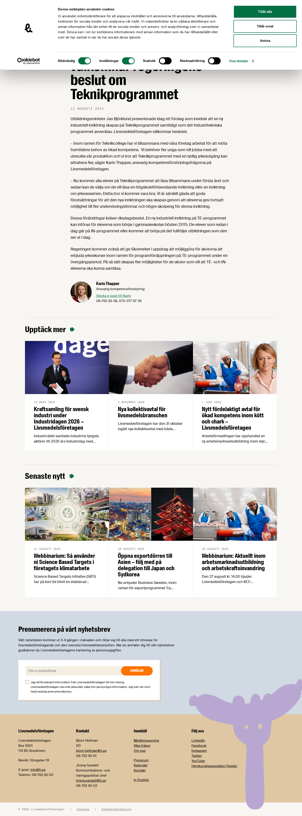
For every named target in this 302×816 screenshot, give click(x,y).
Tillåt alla (265, 11)
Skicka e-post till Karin (113, 296)
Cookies (83, 809)
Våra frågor (142, 745)
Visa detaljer (238, 61)
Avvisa (265, 40)
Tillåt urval (265, 26)
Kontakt (140, 770)
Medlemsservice (146, 740)
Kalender (141, 765)
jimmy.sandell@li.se (91, 780)
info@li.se (38, 770)
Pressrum (141, 760)
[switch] (128, 60)
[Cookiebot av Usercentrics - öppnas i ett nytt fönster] (28, 61)
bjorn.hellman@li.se (91, 751)
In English (141, 780)
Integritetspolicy (116, 809)
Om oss (140, 751)
